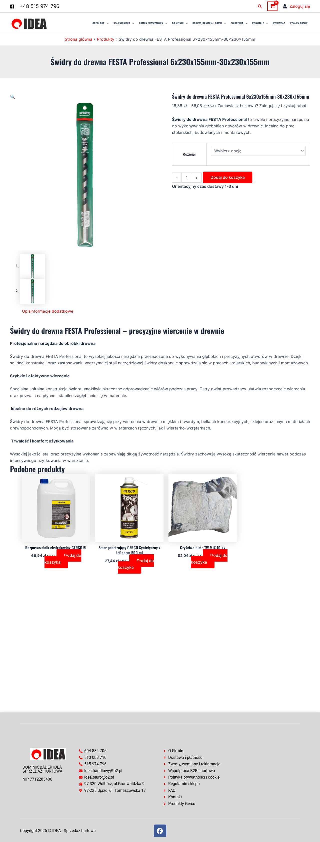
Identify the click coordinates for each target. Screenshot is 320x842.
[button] (260, 6)
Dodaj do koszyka (227, 177)
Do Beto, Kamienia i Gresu (207, 23)
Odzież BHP (98, 23)
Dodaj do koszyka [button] (62, 558)
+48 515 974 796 (39, 6)
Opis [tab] (26, 311)
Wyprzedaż (279, 23)
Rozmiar (189, 154)
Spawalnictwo (122, 23)
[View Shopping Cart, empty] (272, 6)
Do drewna (237, 23)
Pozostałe (258, 23)
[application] (106, 23)
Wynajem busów (299, 23)
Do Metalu (178, 23)
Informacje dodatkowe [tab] (51, 311)
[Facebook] (12, 6)
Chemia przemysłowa (151, 23)
